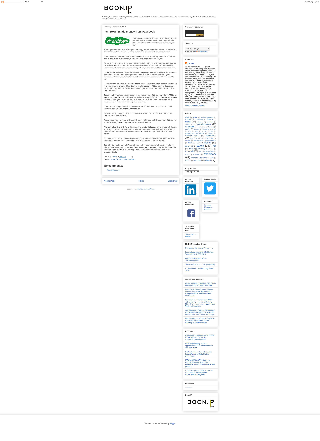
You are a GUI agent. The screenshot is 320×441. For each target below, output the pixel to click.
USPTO (188, 160)
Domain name (207, 129)
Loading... (189, 387)
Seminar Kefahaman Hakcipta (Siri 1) (200, 264)
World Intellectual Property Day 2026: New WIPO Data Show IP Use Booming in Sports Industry (200, 320)
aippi (187, 117)
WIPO (208, 160)
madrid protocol (198, 140)
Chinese (210, 122)
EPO (189, 131)
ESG (196, 131)
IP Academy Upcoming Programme (199, 248)
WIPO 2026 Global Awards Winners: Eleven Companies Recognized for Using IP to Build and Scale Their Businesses (199, 292)
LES (203, 138)
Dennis (191, 63)
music (198, 143)
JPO (191, 138)
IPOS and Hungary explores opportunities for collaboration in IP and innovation (199, 346)
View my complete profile (195, 106)
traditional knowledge (199, 158)
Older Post (172, 181)
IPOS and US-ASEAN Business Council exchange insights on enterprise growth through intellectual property (200, 363)
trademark (210, 154)
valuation (132, 159)
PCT (214, 146)
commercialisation (116, 159)
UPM (212, 158)
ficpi (212, 131)
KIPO (197, 138)
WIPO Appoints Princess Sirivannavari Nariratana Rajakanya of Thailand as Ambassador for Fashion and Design (200, 312)
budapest (200, 122)
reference (211, 149)
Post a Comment (113, 170)
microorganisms (211, 140)
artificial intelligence (207, 117)
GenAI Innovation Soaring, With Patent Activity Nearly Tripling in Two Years (200, 284)
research (189, 151)
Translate (204, 52)
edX (215, 129)
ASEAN (188, 119)
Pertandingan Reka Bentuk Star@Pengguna (195, 259)
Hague (211, 133)
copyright (189, 127)
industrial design (192, 136)
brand (187, 122)
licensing (210, 138)
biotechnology (199, 119)
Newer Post (109, 181)
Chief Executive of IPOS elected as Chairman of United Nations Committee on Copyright (199, 372)
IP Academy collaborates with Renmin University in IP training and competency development (200, 337)
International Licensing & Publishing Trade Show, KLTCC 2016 (199, 253)
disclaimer (197, 129)
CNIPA (187, 124)
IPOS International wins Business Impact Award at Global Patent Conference (198, 354)
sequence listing (209, 151)
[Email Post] (131, 157)
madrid (187, 140)
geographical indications (194, 133)
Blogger (172, 424)
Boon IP (210, 119)
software (196, 154)
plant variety (200, 149)
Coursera (211, 127)
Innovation (211, 135)
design (187, 129)
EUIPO (204, 131)
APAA (195, 117)
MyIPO (207, 143)
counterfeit (202, 127)
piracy (191, 149)
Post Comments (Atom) (145, 189)
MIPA (190, 143)
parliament (189, 146)
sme (186, 154)
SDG (200, 151)
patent (126, 159)
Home (141, 181)
